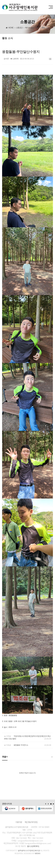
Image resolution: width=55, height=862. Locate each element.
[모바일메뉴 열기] (51, 7)
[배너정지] (51, 803)
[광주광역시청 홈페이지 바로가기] (10, 808)
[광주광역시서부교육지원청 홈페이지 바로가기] (28, 808)
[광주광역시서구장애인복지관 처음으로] (20, 5)
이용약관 (19, 822)
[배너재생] (53, 803)
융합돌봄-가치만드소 (21, 745)
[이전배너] (45, 803)
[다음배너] (48, 803)
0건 (7, 58)
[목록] (50, 59)
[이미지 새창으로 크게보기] (27, 76)
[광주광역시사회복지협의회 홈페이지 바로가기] (45, 808)
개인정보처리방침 (31, 822)
